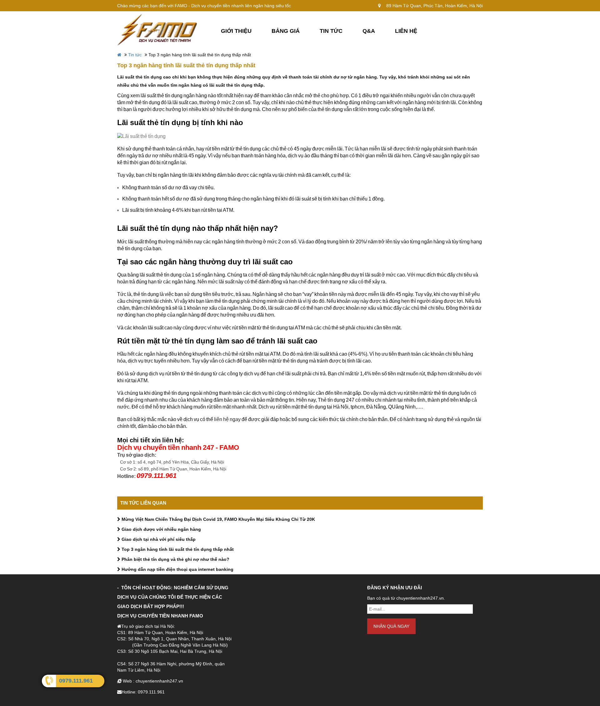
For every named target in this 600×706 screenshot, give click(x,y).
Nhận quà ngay (391, 626)
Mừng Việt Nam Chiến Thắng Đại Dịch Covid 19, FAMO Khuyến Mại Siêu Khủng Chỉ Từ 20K (217, 519)
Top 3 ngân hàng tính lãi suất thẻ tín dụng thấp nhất (177, 549)
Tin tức (331, 31)
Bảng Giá (286, 31)
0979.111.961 (76, 681)
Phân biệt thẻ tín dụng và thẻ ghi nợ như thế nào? (174, 559)
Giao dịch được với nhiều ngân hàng (160, 529)
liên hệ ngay (227, 419)
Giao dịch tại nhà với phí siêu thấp (158, 539)
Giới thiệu (236, 31)
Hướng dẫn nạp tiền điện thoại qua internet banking (176, 569)
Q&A (368, 31)
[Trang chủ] (159, 29)
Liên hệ (406, 31)
